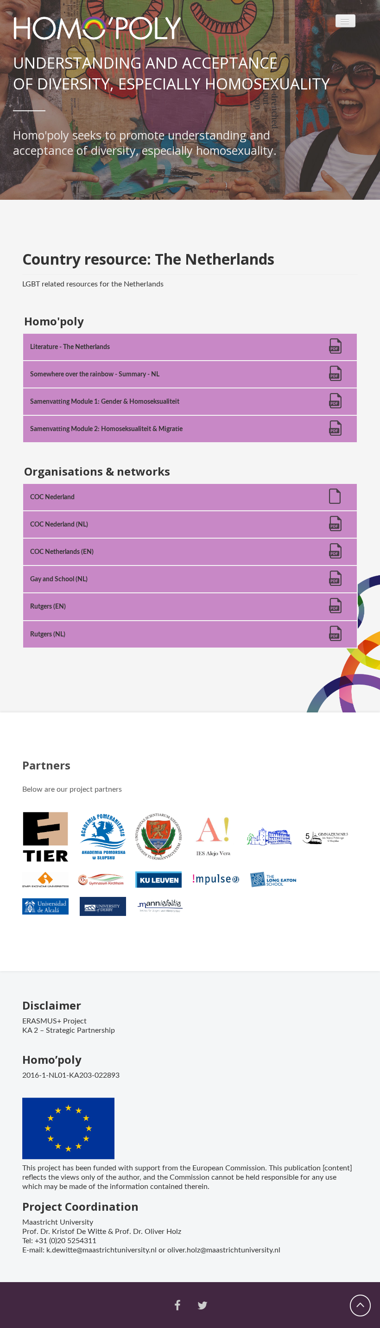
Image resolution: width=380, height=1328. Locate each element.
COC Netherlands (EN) (62, 551)
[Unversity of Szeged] (163, 841)
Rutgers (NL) (47, 634)
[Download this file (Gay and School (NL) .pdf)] (336, 582)
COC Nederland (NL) (59, 524)
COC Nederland (52, 497)
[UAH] (50, 911)
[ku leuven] (163, 883)
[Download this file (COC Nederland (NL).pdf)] (336, 527)
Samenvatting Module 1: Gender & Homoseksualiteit (104, 401)
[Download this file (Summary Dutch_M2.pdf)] (336, 432)
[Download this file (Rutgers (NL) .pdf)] (336, 637)
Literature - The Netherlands (70, 346)
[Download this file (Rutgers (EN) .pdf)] (336, 609)
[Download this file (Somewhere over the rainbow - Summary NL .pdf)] (336, 377)
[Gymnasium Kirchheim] (105, 883)
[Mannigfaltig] (165, 911)
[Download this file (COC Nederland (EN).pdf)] (336, 555)
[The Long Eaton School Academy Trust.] (278, 883)
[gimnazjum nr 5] (330, 841)
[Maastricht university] (50, 841)
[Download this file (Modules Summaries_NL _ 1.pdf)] (336, 404)
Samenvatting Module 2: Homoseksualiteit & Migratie (106, 429)
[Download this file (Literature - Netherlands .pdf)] (336, 350)
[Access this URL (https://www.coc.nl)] (336, 500)
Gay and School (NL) (59, 579)
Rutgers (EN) (48, 606)
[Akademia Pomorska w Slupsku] (107, 841)
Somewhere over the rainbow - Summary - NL (94, 374)
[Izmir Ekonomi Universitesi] (50, 883)
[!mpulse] (220, 883)
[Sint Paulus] (274, 841)
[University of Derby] (107, 911)
